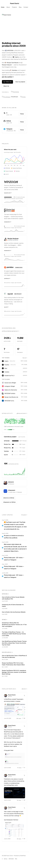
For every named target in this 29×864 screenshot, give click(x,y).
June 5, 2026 (7, 838)
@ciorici (11, 482)
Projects (14, 7)
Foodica (7, 365)
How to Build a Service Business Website (13, 612)
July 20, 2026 (7, 800)
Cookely (7, 372)
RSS (16, 859)
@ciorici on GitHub (8, 498)
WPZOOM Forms (9, 401)
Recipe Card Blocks (12, 62)
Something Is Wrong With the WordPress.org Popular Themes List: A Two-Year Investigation (14, 624)
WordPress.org (8, 732)
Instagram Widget (10, 386)
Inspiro (16, 57)
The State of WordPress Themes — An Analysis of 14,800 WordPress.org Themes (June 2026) (14, 633)
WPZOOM (10, 50)
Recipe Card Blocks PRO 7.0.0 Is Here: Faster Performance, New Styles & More (13, 664)
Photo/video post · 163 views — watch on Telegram (14, 567)
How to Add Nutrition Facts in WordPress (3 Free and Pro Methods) (14, 656)
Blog (20, 7)
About (8, 7)
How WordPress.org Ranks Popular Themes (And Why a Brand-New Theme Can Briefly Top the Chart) (14, 643)
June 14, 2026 (7, 767)
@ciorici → (24, 689)
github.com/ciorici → (22, 413)
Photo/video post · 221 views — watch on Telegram (14, 559)
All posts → (24, 515)
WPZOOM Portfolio (10, 393)
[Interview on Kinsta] (22, 97)
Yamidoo (14, 70)
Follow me (8, 82)
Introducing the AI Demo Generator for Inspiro (13, 605)
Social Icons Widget (10, 383)
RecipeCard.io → (7, 652)
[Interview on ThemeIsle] (15, 92)
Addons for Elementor (11, 390)
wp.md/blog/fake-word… (11, 785)
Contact (26, 7)
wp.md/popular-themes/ (11, 820)
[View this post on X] (14, 709)
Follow (22, 114)
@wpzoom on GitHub (9, 502)
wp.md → (4, 619)
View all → (24, 358)
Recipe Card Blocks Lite (11, 397)
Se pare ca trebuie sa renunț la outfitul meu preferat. (14, 537)
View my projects (20, 82)
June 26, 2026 (7, 718)
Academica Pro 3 (9, 375)
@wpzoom (11, 490)
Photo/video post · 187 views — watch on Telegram (14, 576)
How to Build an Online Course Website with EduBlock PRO (13, 598)
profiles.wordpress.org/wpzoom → (10, 331)
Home (2, 7)
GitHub (5, 859)
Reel (6, 368)
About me (6, 86)
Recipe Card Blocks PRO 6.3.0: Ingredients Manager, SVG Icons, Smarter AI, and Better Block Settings (14, 672)
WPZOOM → (5, 594)
